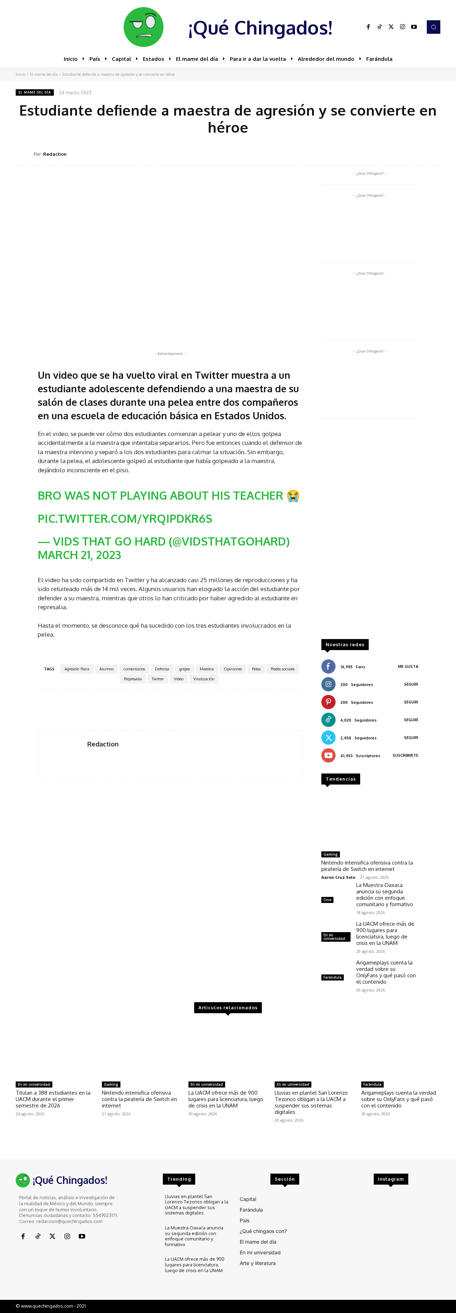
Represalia (133, 678)
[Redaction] (25, 154)
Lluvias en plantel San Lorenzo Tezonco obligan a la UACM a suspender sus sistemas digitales (311, 1102)
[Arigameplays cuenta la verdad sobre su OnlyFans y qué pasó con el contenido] (336, 971)
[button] (433, 27)
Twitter (158, 678)
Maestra (207, 668)
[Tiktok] (379, 27)
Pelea (256, 668)
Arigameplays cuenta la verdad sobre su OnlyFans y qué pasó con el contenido (386, 972)
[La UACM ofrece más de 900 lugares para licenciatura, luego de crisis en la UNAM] (228, 1050)
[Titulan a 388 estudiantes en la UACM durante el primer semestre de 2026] (55, 1050)
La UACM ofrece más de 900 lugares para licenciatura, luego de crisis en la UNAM (385, 933)
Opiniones (233, 668)
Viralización (203, 678)
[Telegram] (416, 154)
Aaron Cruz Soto (338, 877)
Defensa (162, 668)
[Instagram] (402, 27)
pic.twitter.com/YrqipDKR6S (125, 518)
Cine (327, 899)
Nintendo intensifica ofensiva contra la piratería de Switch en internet (367, 865)
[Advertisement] (369, 532)
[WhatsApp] (400, 154)
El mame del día (44, 74)
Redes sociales (283, 668)
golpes (184, 668)
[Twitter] (391, 27)
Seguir (411, 684)
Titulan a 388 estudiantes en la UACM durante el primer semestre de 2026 (53, 1099)
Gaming (330, 854)
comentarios (134, 668)
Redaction (55, 154)
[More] (432, 154)
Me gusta (408, 666)
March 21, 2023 (79, 554)
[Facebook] (368, 27)
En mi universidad (334, 936)
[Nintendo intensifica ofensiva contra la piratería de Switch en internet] (369, 821)
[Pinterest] (383, 154)
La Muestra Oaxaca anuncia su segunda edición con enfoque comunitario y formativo (384, 895)
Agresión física (76, 668)
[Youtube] (414, 27)
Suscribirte (405, 755)
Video (178, 678)
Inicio (20, 74)
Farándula (332, 977)
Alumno (106, 668)
